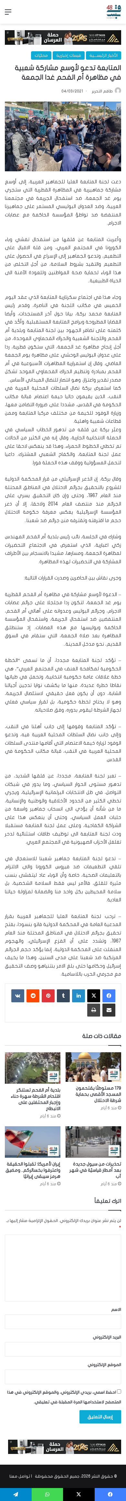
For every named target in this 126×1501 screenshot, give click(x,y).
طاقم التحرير (102, 91)
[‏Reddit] (32, 995)
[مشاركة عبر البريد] (108, 1010)
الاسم (116, 1309)
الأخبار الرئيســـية (103, 55)
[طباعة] (93, 1010)
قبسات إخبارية (68, 55)
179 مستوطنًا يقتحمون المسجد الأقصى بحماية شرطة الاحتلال (98, 1094)
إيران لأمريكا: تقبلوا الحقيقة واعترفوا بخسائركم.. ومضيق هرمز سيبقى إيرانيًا (32, 1170)
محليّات (41, 55)
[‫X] (93, 995)
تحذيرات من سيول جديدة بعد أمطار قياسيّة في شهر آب (95, 1170)
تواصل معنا (19, 1476)
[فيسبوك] (108, 995)
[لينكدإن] (78, 995)
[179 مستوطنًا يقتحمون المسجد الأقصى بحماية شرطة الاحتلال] (93, 1067)
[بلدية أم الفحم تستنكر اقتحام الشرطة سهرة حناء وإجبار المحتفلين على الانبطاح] (32, 1068)
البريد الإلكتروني (107, 1337)
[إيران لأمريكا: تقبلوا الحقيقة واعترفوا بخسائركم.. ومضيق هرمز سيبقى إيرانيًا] (32, 1142)
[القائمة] (8, 14)
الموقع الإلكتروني (104, 1364)
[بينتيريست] (48, 995)
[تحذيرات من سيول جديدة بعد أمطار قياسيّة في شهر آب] (93, 1142)
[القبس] (113, 12)
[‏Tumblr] (63, 995)
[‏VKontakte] (17, 995)
